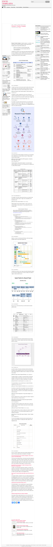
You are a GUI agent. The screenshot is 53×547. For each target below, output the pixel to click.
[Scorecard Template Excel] (5, 104)
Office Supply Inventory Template (45, 72)
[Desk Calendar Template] (4, 59)
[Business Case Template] (38, 68)
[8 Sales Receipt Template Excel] (38, 51)
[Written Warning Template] (14, 535)
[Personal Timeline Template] (14, 524)
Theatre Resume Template (9, 72)
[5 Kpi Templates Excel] (38, 77)
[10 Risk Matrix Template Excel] (38, 43)
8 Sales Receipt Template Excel (45, 50)
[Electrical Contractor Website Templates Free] (5, 95)
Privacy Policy (13, 7)
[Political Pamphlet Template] (38, 60)
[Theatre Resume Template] (5, 73)
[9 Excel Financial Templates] (38, 29)
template (15, 24)
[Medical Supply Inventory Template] (5, 87)
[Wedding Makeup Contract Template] (5, 111)
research (14, 519)
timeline (19, 519)
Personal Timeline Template (21, 521)
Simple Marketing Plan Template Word (22, 529)
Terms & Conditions (19, 7)
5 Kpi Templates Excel (44, 76)
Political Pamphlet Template (45, 59)
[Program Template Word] (38, 64)
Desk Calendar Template (9, 58)
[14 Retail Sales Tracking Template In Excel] (38, 33)
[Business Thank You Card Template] (4, 66)
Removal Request (25, 7)
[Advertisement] (26, 15)
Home (5, 7)
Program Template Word (44, 63)
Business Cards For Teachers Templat (22, 525)
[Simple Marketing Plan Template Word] (14, 531)
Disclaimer (8, 7)
